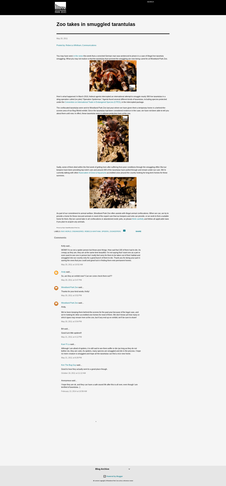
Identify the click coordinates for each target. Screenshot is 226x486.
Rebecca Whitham (93, 231)
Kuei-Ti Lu (65, 344)
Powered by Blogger (114, 476)
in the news (78, 56)
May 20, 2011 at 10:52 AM (72, 265)
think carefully (138, 219)
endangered (78, 231)
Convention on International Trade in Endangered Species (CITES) (93, 102)
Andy (63, 272)
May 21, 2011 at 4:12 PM (71, 337)
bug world (66, 231)
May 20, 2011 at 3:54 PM (71, 322)
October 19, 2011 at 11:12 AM (73, 373)
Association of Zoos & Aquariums (92, 173)
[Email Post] (124, 231)
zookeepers (115, 231)
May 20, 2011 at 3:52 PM (71, 295)
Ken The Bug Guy (68, 365)
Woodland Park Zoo (69, 287)
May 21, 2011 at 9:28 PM (71, 358)
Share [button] (138, 231)
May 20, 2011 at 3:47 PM (71, 280)
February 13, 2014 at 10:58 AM (74, 391)
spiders (105, 231)
